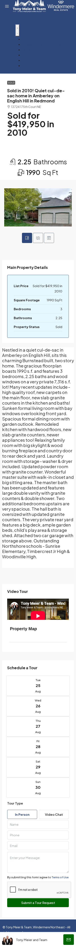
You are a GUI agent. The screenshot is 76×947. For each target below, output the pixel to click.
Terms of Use (60, 877)
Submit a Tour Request (38, 903)
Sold (11, 82)
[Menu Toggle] (17, 30)
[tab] (27, 238)
